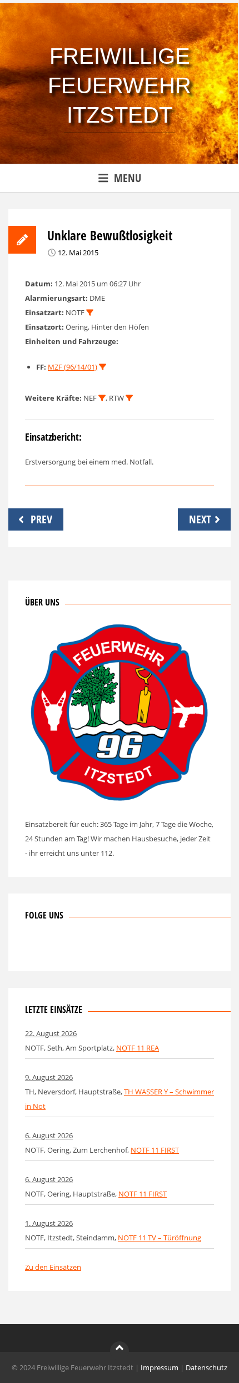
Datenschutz (206, 1367)
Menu (127, 177)
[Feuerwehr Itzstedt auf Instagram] (51, 947)
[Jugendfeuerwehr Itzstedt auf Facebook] (70, 947)
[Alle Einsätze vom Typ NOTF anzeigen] (89, 312)
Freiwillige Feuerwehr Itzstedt (119, 85)
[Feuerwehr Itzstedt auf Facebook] (33, 947)
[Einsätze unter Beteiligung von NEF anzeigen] (102, 398)
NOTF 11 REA (137, 1048)
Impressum (159, 1367)
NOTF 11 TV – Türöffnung (159, 1238)
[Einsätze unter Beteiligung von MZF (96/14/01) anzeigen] (102, 367)
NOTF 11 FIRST (155, 1150)
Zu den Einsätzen (53, 1267)
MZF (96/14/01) (72, 367)
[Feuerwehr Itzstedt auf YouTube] (88, 947)
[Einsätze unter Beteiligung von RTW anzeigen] (129, 398)
